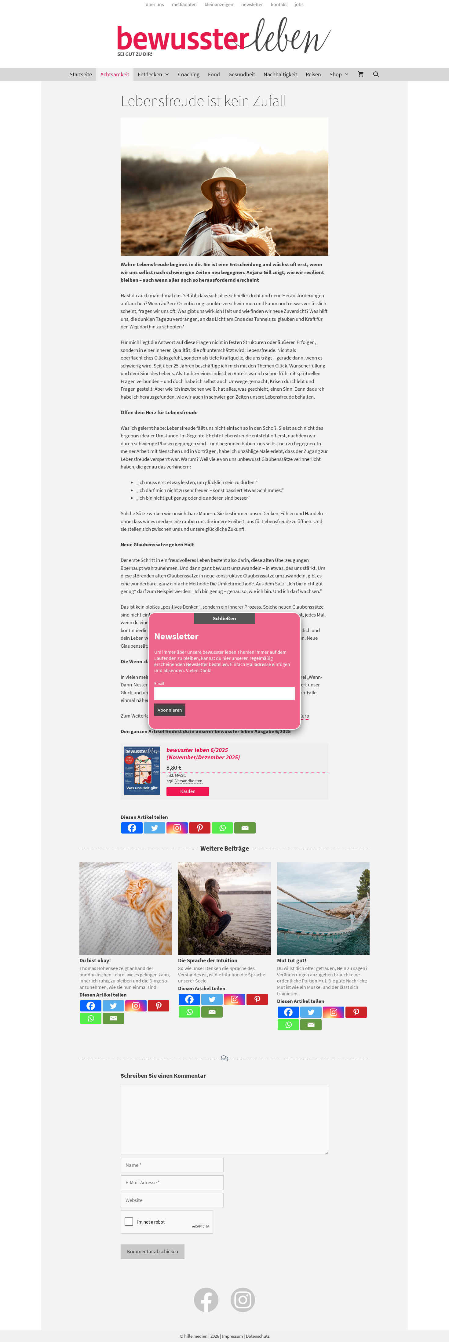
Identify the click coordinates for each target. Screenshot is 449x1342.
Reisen (313, 74)
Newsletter (252, 4)
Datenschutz (257, 1336)
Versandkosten (189, 780)
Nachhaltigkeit (280, 74)
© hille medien (193, 1336)
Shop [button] (336, 74)
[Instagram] (177, 828)
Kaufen (187, 791)
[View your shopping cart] (360, 74)
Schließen (224, 618)
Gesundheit (241, 74)
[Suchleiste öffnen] (376, 74)
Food (214, 74)
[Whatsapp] (222, 828)
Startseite (81, 74)
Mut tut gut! (291, 960)
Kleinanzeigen (219, 4)
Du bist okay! (95, 960)
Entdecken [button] (150, 74)
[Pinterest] (199, 828)
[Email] (245, 828)
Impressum (232, 1336)
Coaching (188, 74)
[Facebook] (132, 828)
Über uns (155, 4)
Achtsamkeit (114, 74)
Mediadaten (184, 4)
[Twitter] (154, 828)
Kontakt (279, 4)
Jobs (299, 4)
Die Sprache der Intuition (207, 960)
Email (159, 683)
